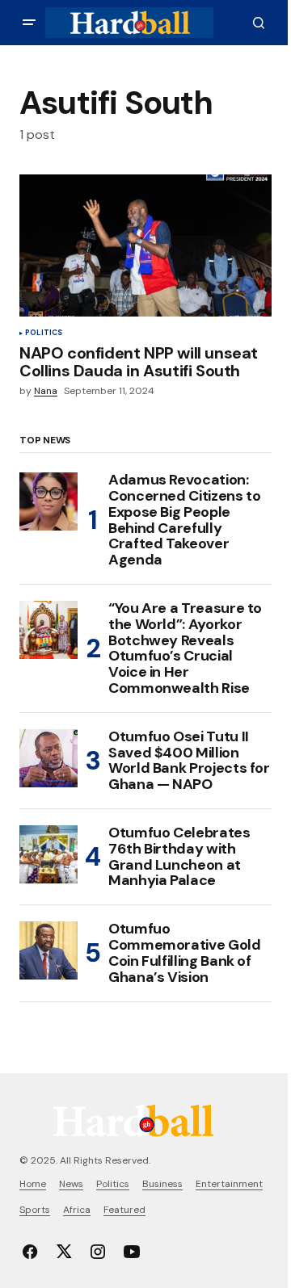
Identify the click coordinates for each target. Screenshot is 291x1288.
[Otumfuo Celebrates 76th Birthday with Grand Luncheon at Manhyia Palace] (48, 854)
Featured (124, 1209)
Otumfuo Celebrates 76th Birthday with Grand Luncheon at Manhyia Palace (179, 857)
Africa (77, 1209)
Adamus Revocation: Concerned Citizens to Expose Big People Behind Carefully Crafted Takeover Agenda (184, 520)
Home (32, 1183)
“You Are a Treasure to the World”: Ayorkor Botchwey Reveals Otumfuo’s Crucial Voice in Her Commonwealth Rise (185, 649)
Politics (43, 333)
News (71, 1183)
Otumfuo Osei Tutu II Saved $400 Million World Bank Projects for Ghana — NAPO (189, 761)
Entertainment (229, 1183)
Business (162, 1183)
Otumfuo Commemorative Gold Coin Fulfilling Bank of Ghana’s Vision (184, 953)
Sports (34, 1209)
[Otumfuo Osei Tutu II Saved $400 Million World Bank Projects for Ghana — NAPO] (48, 758)
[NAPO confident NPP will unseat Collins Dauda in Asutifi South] (145, 245)
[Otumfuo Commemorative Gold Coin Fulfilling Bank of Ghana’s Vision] (48, 950)
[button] (29, 22)
